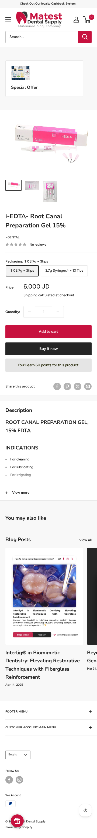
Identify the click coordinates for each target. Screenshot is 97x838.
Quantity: (12, 312)
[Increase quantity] (58, 312)
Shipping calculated (39, 295)
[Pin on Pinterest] (67, 386)
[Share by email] (88, 386)
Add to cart (48, 331)
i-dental (12, 237)
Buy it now (48, 348)
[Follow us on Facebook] (9, 780)
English (13, 754)
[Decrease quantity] (29, 312)
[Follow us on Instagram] (19, 780)
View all (85, 540)
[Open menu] (8, 19)
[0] (87, 19)
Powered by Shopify (18, 827)
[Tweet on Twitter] (77, 386)
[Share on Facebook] (57, 386)
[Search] (85, 37)
